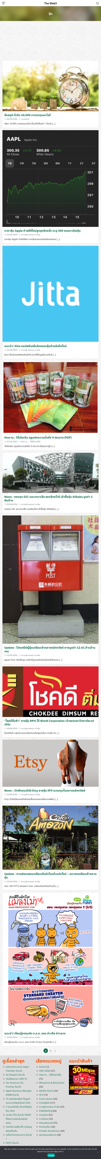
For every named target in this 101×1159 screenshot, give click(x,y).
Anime (42, 1067)
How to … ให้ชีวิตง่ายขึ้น (50, 1075)
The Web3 (50, 3)
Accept (51, 1155)
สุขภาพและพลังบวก (47, 1135)
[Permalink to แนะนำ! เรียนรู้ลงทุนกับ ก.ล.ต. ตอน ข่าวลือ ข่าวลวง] (50, 960)
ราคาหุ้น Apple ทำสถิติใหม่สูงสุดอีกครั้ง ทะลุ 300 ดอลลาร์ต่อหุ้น (42, 230)
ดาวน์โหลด (43, 1119)
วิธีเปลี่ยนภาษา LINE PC (16, 1079)
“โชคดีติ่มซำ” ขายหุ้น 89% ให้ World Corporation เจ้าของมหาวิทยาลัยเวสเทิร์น (49, 722)
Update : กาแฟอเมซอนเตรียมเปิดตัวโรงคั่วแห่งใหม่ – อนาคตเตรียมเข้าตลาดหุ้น (50, 875)
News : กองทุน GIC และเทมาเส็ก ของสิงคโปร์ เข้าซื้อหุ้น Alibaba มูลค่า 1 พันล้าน (48, 498)
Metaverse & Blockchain (51, 1083)
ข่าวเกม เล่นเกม (46, 1099)
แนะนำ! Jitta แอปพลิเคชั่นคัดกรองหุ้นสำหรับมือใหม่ (35, 346)
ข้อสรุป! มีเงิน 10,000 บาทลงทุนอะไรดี (27, 115)
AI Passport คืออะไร (15, 1075)
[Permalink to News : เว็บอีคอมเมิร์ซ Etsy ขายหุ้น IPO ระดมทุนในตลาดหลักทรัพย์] (50, 762)
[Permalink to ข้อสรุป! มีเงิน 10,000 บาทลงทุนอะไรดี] (50, 85)
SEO (41, 1095)
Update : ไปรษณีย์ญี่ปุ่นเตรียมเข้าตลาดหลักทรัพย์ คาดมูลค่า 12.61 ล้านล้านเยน (49, 649)
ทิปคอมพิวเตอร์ (46, 1123)
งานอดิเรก (25, 119)
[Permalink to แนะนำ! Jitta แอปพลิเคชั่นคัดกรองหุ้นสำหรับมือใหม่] (50, 293)
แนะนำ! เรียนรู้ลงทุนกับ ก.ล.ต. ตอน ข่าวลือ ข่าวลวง (35, 1033)
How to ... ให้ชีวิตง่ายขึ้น (31, 441)
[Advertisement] (50, 40)
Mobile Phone (46, 1091)
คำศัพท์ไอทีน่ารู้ (45, 1111)
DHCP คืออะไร (12, 1143)
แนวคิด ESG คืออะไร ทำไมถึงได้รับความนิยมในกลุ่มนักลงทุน (18, 1119)
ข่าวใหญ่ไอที (44, 1103)
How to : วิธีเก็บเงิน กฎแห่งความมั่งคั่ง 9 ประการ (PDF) (38, 437)
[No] (98, 1152)
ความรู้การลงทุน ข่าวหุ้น (30, 234)
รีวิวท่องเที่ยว (45, 1127)
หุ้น (50, 13)
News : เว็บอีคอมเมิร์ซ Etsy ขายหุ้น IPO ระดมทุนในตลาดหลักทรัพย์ (44, 790)
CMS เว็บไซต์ (44, 1071)
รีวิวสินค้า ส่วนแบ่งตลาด (49, 1131)
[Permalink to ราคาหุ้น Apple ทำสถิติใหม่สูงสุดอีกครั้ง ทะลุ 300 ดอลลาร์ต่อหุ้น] (50, 178)
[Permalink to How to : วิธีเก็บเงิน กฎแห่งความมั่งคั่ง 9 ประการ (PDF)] (50, 397)
